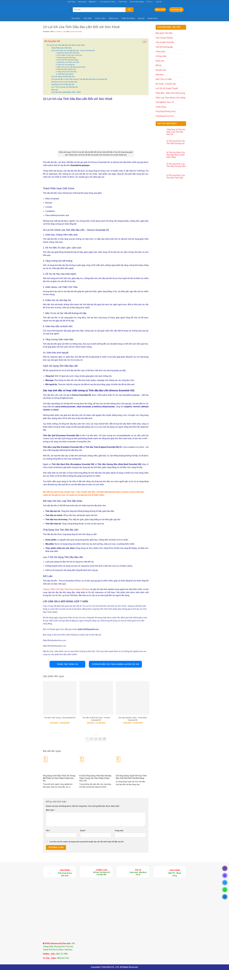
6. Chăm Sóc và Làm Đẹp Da (65, 64)
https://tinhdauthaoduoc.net (54, 646)
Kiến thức (92, 2)
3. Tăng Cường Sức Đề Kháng (66, 57)
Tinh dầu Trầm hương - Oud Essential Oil (59, 718)
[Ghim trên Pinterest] (100, 739)
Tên (48, 830)
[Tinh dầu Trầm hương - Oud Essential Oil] (60, 698)
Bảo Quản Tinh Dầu (164, 33)
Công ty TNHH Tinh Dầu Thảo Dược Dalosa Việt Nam (66, 589)
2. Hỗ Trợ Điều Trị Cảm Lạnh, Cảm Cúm (69, 55)
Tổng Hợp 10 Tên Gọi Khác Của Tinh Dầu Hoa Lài (175, 132)
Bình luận (50, 810)
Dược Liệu (100, 18)
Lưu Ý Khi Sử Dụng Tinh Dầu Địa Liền (64, 87)
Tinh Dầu (75, 18)
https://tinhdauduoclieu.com (55, 640)
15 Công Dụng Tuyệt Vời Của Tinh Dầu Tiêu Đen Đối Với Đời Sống (131, 777)
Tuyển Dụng (161, 107)
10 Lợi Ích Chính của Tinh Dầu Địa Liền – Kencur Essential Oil (73, 50)
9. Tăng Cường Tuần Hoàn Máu (66, 71)
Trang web (119, 830)
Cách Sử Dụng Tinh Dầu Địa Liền (62, 76)
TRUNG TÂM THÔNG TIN (67, 664)
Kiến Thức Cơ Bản (164, 79)
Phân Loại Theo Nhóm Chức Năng (170, 98)
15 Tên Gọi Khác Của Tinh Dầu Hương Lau (175, 142)
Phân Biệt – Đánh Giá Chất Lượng (170, 93)
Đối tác (159, 65)
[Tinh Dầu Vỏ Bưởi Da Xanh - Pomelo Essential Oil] (96, 698)
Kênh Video (123, 2)
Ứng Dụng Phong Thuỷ (165, 111)
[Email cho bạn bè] (96, 739)
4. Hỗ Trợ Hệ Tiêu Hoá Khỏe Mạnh (67, 60)
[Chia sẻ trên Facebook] (87, 739)
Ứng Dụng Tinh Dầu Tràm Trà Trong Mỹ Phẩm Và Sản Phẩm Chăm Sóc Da (59, 778)
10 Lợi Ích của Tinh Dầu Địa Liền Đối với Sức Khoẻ (66, 45)
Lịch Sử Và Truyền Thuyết (167, 88)
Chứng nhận (82, 2)
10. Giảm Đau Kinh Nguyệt (64, 74)
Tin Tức (149, 2)
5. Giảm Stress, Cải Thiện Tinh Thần (67, 62)
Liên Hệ (158, 2)
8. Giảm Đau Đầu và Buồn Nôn (66, 69)
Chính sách (160, 52)
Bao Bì (141, 18)
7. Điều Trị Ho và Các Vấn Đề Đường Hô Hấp (70, 67)
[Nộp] (129, 9)
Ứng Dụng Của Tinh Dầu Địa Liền (62, 84)
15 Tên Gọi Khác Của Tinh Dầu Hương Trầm (176, 165)
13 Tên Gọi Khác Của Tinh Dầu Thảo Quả (175, 176)
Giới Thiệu (71, 2)
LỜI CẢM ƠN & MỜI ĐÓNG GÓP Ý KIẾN (66, 92)
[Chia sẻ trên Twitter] (92, 739)
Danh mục (153, 18)
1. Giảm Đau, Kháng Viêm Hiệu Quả (67, 53)
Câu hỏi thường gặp (137, 2)
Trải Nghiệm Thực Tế (165, 102)
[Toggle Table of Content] (143, 42)
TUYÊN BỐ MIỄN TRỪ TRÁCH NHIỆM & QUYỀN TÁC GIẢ (115, 664)
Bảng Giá (113, 18)
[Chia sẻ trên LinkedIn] (104, 739)
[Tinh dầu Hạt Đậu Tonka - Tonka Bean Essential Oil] (132, 698)
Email (83, 830)
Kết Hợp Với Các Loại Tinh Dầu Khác (64, 82)
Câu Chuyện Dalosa (164, 38)
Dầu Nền (87, 18)
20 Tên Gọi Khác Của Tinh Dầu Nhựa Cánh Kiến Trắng (175, 154)
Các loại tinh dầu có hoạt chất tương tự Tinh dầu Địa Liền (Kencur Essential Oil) (79, 79)
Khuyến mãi (161, 70)
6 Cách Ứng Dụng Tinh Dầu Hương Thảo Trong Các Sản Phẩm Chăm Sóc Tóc (95, 778)
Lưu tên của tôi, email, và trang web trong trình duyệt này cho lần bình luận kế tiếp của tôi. (87, 842)
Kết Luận (54, 90)
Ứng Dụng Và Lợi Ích (165, 116)
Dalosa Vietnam (76, 31)
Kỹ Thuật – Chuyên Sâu (166, 84)
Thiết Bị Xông (128, 18)
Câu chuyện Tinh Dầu (107, 2)
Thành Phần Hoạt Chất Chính (61, 48)
